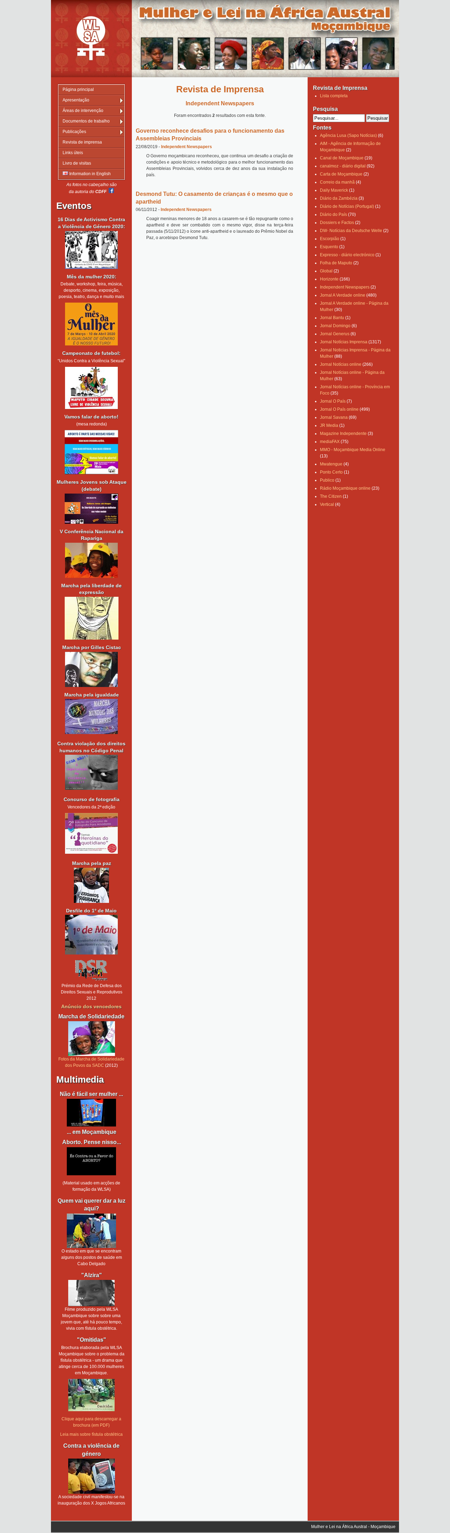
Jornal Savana (334, 417)
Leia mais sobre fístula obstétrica (91, 1434)
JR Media (329, 425)
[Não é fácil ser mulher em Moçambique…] (91, 1112)
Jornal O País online (339, 409)
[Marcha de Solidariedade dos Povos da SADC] (91, 1038)
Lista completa (334, 95)
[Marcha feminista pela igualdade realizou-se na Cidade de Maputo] (91, 732)
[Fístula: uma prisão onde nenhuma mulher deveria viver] (91, 1293)
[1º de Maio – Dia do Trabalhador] (91, 953)
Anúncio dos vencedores (91, 1006)
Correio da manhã (337, 182)
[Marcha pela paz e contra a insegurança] (91, 885)
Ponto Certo (331, 472)
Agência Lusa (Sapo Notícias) (348, 135)
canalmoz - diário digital (343, 166)
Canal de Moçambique (342, 158)
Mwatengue (331, 464)
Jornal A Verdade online (342, 295)
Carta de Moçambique (341, 174)
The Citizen (331, 496)
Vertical (327, 504)
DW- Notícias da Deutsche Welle (351, 230)
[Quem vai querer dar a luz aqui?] (91, 1231)
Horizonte (329, 279)
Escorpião (329, 238)
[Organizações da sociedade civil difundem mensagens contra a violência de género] (91, 1476)
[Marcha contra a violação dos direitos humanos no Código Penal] (91, 788)
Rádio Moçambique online (345, 488)
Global (326, 271)
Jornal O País (333, 401)
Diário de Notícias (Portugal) (347, 206)
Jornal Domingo (335, 325)
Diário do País (333, 214)
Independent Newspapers (186, 146)
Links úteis (73, 152)
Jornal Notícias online (340, 364)
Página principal (78, 89)
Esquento (329, 246)
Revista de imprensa (82, 142)
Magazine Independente (343, 433)
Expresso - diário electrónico (347, 254)
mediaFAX (330, 441)
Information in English (89, 173)
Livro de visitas (77, 163)
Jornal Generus (334, 333)
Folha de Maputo (336, 262)
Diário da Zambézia (339, 198)
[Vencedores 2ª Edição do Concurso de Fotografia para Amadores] (91, 852)
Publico (327, 480)
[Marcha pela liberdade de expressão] (91, 669)
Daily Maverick (334, 190)
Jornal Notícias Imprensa (343, 341)
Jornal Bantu (332, 317)
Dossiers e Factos (337, 222)
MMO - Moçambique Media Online (352, 449)
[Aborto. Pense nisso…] (91, 1173)
